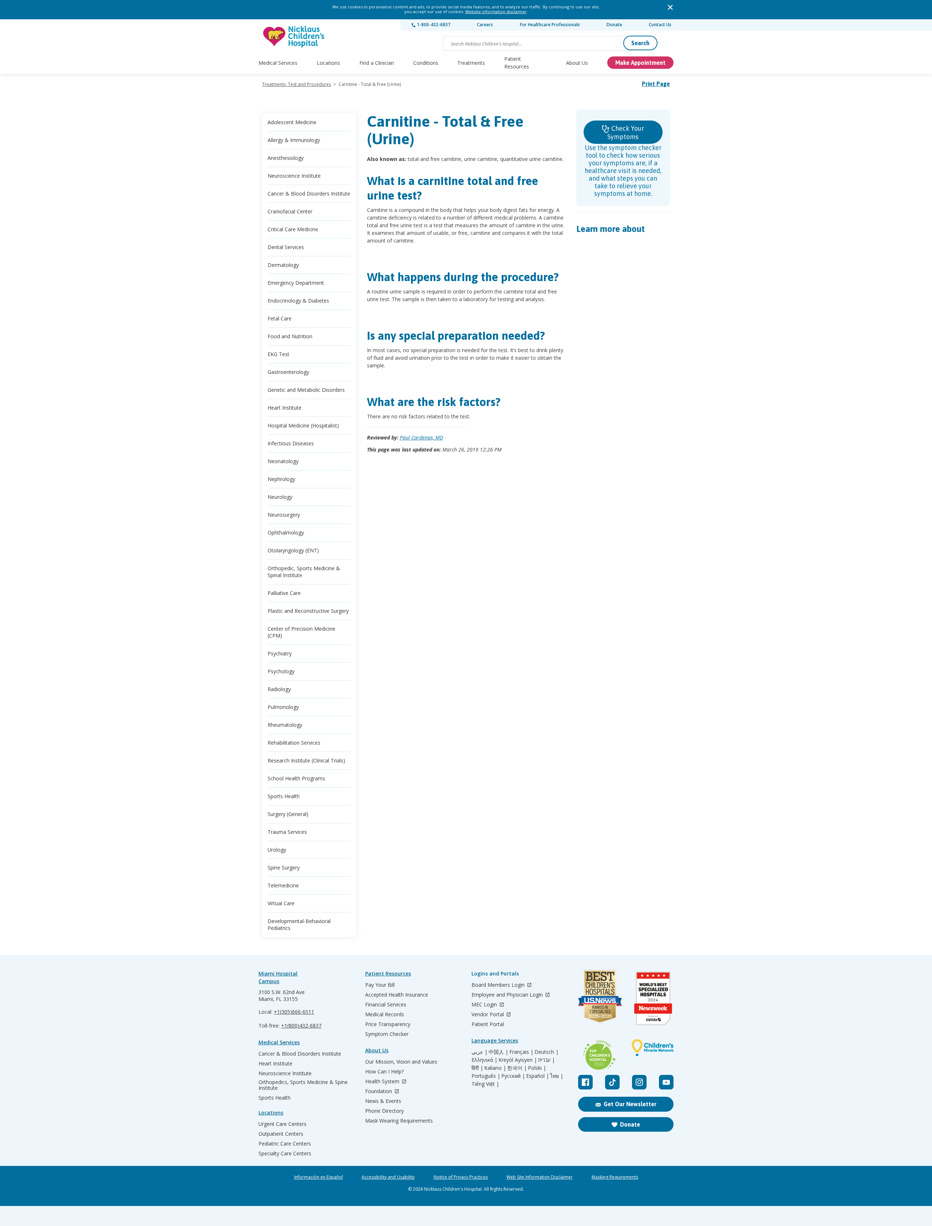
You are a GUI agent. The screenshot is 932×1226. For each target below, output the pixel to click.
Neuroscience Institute (294, 175)
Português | (485, 1076)
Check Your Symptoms (625, 133)
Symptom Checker (386, 1034)
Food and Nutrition (290, 336)
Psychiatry (280, 653)
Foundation (379, 1091)
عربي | (479, 1052)
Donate (614, 24)
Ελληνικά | (484, 1060)
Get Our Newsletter (630, 1104)
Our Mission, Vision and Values (401, 1062)
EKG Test (278, 354)
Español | (537, 1076)
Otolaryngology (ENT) (293, 550)
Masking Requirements (615, 1177)
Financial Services (385, 1005)
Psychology (281, 671)
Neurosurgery (284, 514)
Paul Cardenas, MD (421, 437)
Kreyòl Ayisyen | (517, 1060)
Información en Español (318, 1177)
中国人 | (498, 1052)
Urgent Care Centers (282, 1124)
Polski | (537, 1068)
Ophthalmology (286, 532)
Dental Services (286, 247)
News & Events (383, 1101)
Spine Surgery (284, 867)
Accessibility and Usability (388, 1177)
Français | (521, 1052)
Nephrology (281, 479)
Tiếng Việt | (485, 1084)
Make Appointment (640, 62)
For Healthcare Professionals (550, 24)
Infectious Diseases (291, 443)
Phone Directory (384, 1111)
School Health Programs (296, 778)
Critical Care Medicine (293, 229)
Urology (277, 849)
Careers (485, 24)
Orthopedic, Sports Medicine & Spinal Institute (304, 572)
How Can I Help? (384, 1072)
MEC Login (484, 1005)
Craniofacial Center (290, 211)
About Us (577, 62)
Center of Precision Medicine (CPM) (301, 632)
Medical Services (277, 62)
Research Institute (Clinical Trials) (306, 760)
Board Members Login (498, 985)
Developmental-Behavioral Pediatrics (299, 924)
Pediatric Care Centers (284, 1144)
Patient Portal (487, 1024)
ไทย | (556, 1076)
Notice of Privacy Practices (461, 1177)
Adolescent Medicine (292, 122)
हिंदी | (477, 1068)
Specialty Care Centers (284, 1153)
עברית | (546, 1060)
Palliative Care (284, 593)
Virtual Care (281, 903)
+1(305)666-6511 (294, 1011)
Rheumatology (285, 724)
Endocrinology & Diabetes (298, 300)
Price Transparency (387, 1024)
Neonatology (283, 461)
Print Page (656, 83)
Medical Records (384, 1014)
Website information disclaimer (496, 11)
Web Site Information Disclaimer (539, 1177)
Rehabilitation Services (294, 742)
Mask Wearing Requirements (399, 1121)
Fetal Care (280, 318)
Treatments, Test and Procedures (296, 84)
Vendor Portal (488, 1015)
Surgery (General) (288, 814)
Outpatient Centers (280, 1134)
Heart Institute (284, 407)
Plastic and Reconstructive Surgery (308, 610)
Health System (383, 1082)
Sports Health (284, 796)
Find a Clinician (376, 62)
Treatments (471, 62)
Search (640, 43)
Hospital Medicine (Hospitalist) (303, 425)
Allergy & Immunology (294, 140)
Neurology (280, 496)
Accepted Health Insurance (396, 995)
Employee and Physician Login (507, 995)
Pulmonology (283, 706)
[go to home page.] (294, 36)
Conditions (425, 62)
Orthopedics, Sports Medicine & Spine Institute (303, 1085)
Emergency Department (296, 282)
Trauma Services (287, 831)
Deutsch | (546, 1052)
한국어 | (517, 1068)
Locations (328, 62)
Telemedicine (283, 885)
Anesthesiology (286, 157)
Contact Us (660, 24)
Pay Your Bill (380, 985)
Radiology (279, 689)
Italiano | (495, 1068)
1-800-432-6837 (433, 24)
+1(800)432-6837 (301, 1025)
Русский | (513, 1076)
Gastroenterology (288, 371)
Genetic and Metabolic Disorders (306, 389)
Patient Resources (516, 62)
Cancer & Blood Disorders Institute (309, 193)
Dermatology (283, 264)
